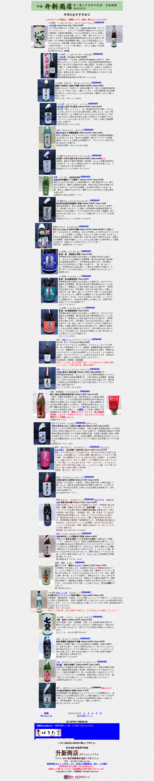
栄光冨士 (61, 107)
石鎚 (56, 180)
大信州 (59, 372)
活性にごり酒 (61, 593)
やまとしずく (93, 554)
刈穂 (58, 536)
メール (86, 761)
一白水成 (52, 25)
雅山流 (59, 133)
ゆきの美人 (59, 450)
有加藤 (59, 665)
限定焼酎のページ (85, 716)
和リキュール (46, 716)
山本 (58, 502)
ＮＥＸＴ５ (105, 447)
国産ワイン (67, 340)
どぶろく (78, 565)
